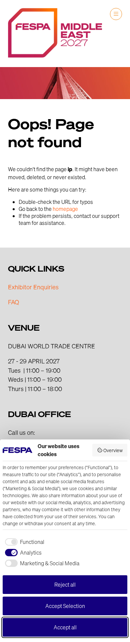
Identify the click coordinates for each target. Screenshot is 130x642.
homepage (65, 208)
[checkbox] (23, 542)
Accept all (65, 627)
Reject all (65, 584)
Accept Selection (65, 605)
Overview (113, 450)
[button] (116, 14)
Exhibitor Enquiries (33, 287)
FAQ (13, 302)
